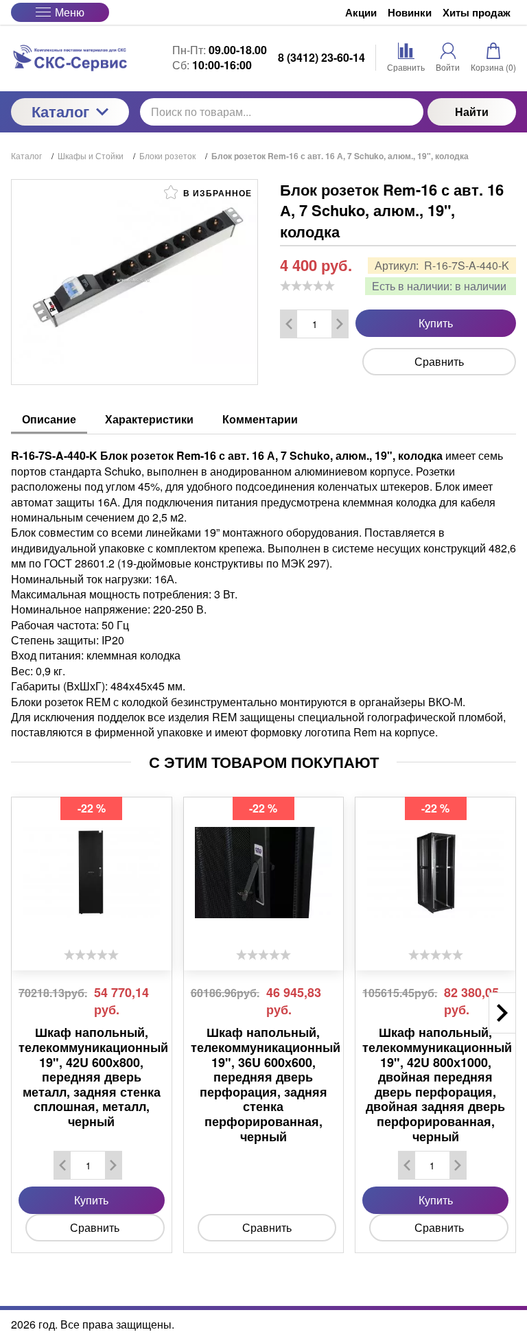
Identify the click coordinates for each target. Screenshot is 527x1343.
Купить (436, 323)
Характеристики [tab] (149, 419)
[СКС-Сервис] (70, 58)
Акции (361, 12)
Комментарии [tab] (260, 419)
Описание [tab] (49, 419)
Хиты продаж (477, 12)
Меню (69, 12)
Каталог (60, 111)
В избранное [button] (216, 193)
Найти (472, 111)
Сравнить (439, 361)
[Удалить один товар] (289, 324)
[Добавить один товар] (339, 324)
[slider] (307, 285)
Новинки (410, 12)
